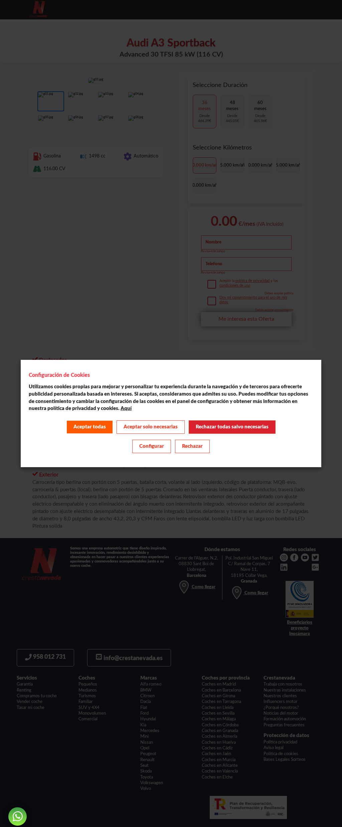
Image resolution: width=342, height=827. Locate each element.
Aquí (126, 408)
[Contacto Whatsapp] (17, 816)
